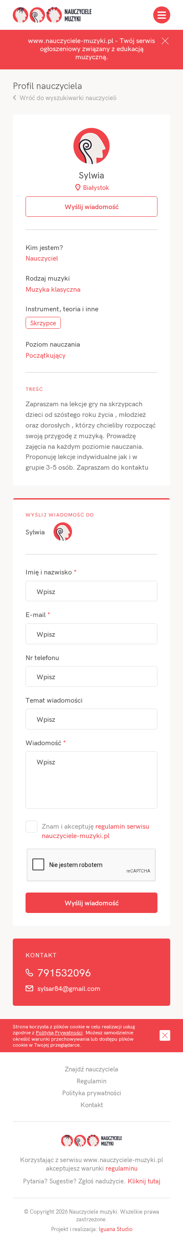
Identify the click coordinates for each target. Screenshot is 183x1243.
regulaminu (121, 1168)
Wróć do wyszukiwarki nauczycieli (68, 97)
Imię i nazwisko (51, 571)
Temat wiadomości (54, 699)
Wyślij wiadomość (92, 902)
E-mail (38, 614)
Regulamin (91, 1081)
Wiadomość (46, 742)
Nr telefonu (42, 657)
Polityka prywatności (91, 1092)
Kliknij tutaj (144, 1181)
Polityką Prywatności (59, 1032)
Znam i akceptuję (95, 830)
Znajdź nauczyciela (91, 1069)
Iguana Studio (115, 1229)
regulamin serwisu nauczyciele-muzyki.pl (95, 830)
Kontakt (91, 1104)
